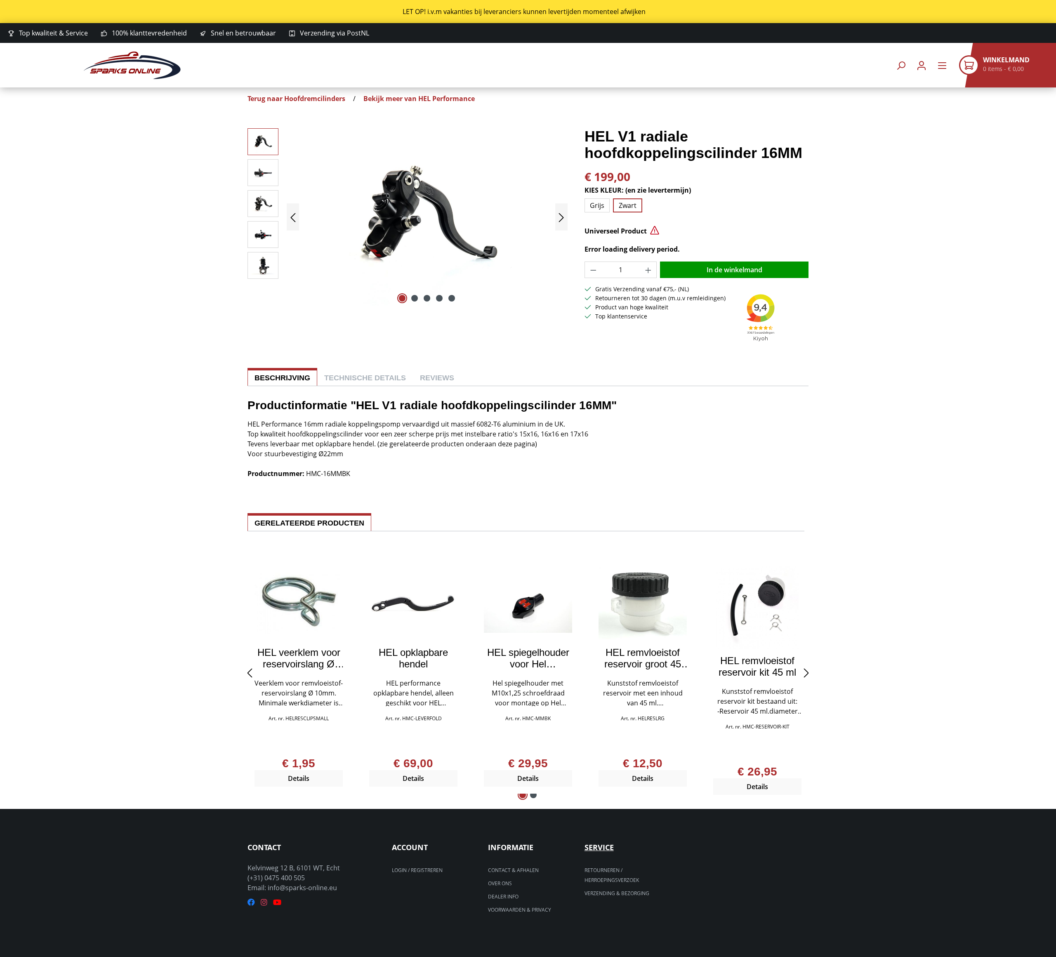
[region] (528, 11)
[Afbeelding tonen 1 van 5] (402, 298)
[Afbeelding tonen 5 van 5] (451, 298)
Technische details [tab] (365, 378)
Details (298, 778)
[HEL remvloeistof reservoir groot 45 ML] (643, 603)
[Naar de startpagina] (132, 65)
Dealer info (503, 896)
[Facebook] (251, 902)
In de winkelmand (734, 269)
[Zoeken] (901, 65)
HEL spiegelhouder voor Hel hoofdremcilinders (528, 658)
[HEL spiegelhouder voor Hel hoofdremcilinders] (528, 603)
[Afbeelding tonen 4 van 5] (439, 298)
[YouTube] (277, 902)
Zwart (627, 205)
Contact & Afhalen (513, 870)
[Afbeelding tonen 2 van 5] (414, 298)
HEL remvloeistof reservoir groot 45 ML (642, 658)
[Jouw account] (921, 65)
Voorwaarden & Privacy (519, 909)
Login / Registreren (417, 870)
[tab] (282, 377)
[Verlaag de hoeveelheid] (593, 270)
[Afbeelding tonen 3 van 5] (427, 298)
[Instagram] (264, 902)
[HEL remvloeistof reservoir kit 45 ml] (757, 607)
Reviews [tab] (437, 378)
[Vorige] (293, 217)
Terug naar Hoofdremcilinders (296, 98)
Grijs (597, 205)
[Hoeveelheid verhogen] (648, 270)
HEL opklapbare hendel (413, 658)
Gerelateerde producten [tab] (309, 523)
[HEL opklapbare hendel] (413, 603)
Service (599, 847)
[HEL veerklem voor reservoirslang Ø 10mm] (299, 603)
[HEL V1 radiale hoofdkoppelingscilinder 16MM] (427, 217)
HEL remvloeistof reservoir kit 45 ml (757, 666)
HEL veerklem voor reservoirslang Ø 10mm (298, 658)
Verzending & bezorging (617, 893)
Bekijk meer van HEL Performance (419, 98)
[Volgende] (561, 217)
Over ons (500, 883)
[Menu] (942, 65)
